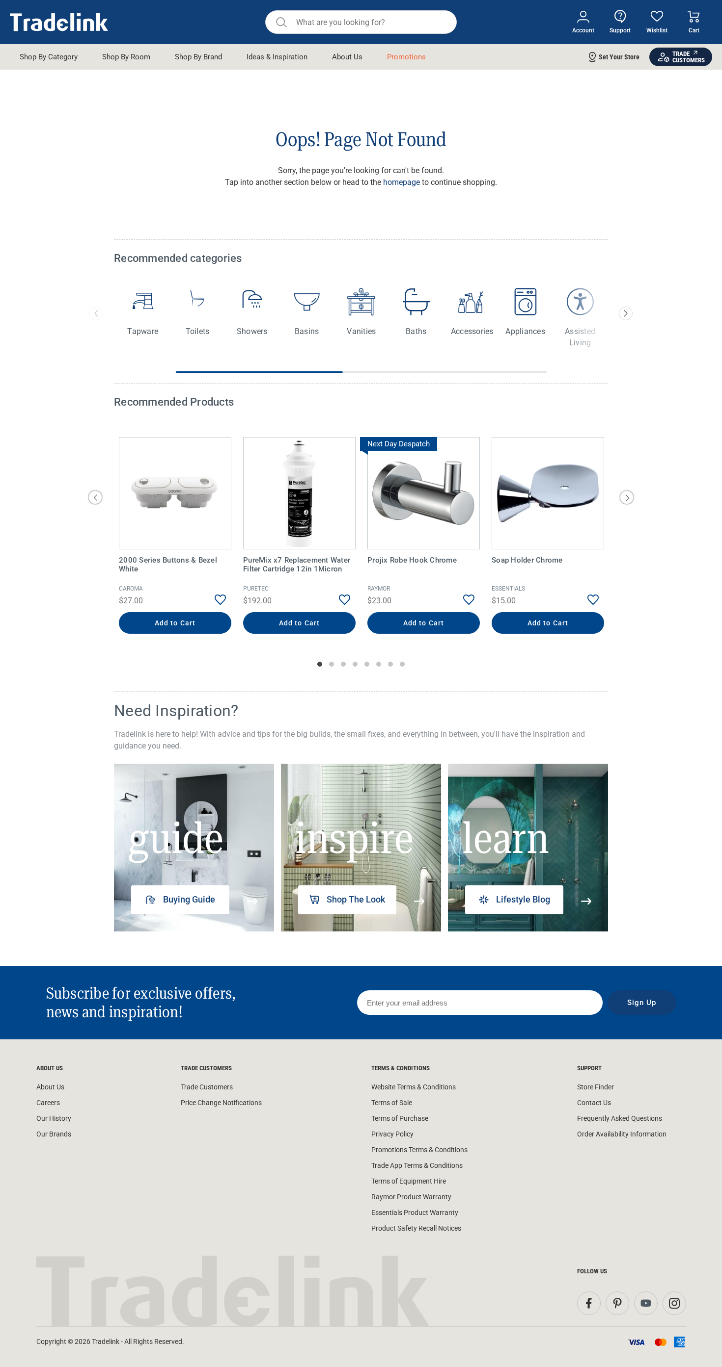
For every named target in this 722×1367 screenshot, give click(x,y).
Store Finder (595, 1087)
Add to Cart (175, 623)
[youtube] (646, 1303)
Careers (48, 1103)
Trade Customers (207, 1087)
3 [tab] (343, 664)
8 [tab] (402, 664)
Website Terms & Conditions (413, 1087)
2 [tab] (331, 664)
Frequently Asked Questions (619, 1118)
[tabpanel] (175, 536)
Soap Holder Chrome (527, 560)
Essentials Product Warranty (414, 1212)
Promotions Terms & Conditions (419, 1150)
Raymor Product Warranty (411, 1197)
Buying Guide (189, 899)
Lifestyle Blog (523, 899)
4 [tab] (355, 664)
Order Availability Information (621, 1134)
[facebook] (589, 1303)
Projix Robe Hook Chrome (412, 560)
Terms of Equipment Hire (408, 1181)
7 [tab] (390, 664)
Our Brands (53, 1134)
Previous (95, 497)
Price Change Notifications (221, 1103)
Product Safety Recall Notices (416, 1228)
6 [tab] (378, 664)
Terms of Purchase (399, 1118)
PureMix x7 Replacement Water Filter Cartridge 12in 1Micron (296, 564)
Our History (53, 1118)
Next (627, 497)
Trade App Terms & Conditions (417, 1165)
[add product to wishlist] (212, 600)
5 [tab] (366, 664)
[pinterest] (617, 1303)
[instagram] (674, 1303)
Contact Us (594, 1103)
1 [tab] (319, 664)
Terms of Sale (391, 1103)
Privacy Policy (392, 1134)
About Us (50, 1087)
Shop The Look (356, 899)
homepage (401, 182)
